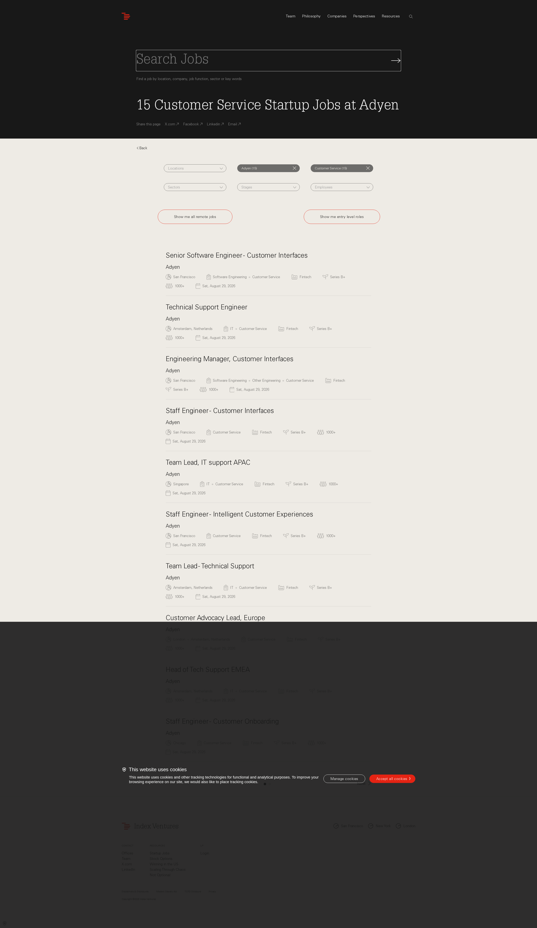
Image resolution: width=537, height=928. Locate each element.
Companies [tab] (337, 16)
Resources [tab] (391, 16)
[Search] (411, 16)
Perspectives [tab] (364, 16)
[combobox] (195, 168)
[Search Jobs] (268, 60)
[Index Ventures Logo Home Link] (126, 16)
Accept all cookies (391, 779)
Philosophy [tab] (311, 16)
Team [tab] (290, 16)
